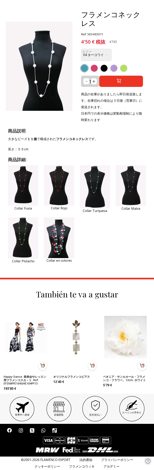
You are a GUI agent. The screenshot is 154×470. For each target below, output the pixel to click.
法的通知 (85, 460)
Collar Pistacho (23, 261)
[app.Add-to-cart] (42, 366)
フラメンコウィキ (82, 466)
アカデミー (111, 466)
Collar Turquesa (95, 211)
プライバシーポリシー (117, 460)
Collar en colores (59, 260)
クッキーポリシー (47, 466)
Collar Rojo (59, 208)
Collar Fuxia (23, 208)
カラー (87, 52)
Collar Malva (131, 208)
